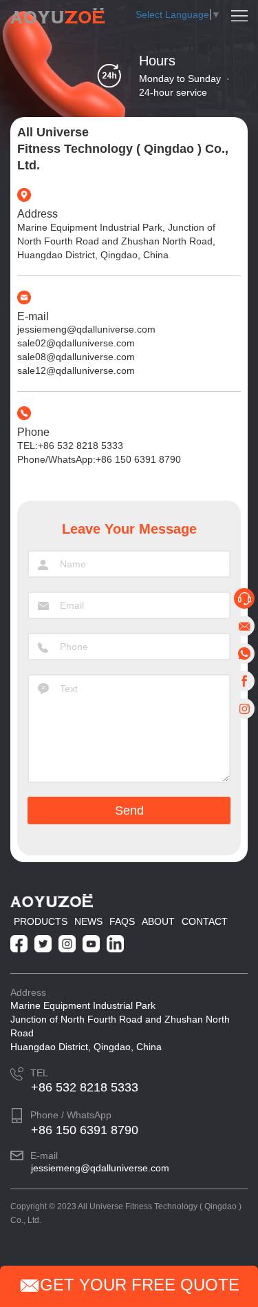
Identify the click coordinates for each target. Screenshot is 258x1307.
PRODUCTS (40, 921)
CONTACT (205, 921)
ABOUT (158, 921)
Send (129, 810)
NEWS (88, 921)
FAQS (122, 921)
